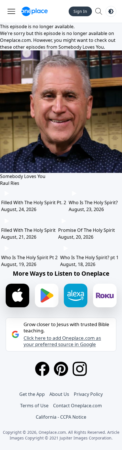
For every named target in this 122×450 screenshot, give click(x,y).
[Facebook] (42, 369)
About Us (59, 394)
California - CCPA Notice (61, 417)
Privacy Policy (88, 394)
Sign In (80, 11)
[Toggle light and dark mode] (111, 11)
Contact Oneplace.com (77, 405)
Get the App (32, 394)
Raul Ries (9, 183)
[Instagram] (80, 369)
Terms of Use (34, 405)
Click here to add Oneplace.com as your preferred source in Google (62, 341)
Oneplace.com (15, 40)
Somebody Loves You (81, 47)
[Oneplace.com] (34, 11)
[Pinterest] (61, 369)
